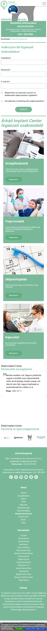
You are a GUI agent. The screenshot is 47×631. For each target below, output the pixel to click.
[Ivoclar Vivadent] (6, 443)
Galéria (23, 499)
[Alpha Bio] (18, 443)
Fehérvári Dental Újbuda (23, 553)
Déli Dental (23, 544)
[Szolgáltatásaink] (23, 144)
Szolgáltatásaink (16, 163)
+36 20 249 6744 (25, 26)
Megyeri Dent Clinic (23, 574)
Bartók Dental (23, 541)
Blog (23, 523)
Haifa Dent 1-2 (23, 565)
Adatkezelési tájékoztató (35, 629)
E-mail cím (5, 82)
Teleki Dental (23, 580)
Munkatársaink (23, 508)
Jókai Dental (23, 571)
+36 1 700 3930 (25, 34)
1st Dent (23, 536)
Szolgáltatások (23, 496)
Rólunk (23, 493)
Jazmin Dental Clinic (24, 568)
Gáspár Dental (23, 559)
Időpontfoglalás (16, 279)
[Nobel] (40, 443)
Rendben (19, 629)
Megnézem (13, 180)
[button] (23, 109)
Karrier (23, 520)
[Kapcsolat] (23, 318)
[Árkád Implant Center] (16, 5)
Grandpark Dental (23, 562)
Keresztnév (6, 70)
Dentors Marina (23, 547)
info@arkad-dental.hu (28, 461)
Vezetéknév (6, 58)
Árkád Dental (23, 538)
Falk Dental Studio (23, 550)
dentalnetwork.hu (29, 610)
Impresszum (24, 517)
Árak (23, 502)
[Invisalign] (29, 443)
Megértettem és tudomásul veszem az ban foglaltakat (21, 94)
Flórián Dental (23, 556)
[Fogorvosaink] (23, 202)
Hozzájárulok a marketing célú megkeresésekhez (25, 101)
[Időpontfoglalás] (23, 260)
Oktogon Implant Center (23, 577)
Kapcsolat (12, 337)
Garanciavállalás (23, 511)
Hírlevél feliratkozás (23, 514)
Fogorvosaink (14, 221)
